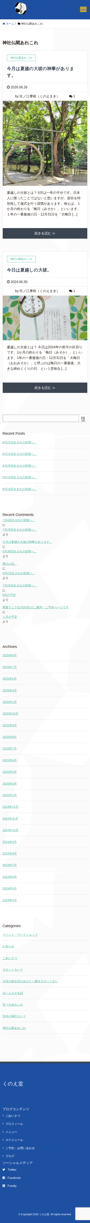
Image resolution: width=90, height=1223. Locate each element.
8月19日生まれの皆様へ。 (20, 477)
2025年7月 (10, 748)
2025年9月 (10, 725)
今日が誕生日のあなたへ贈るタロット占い (30, 981)
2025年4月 (10, 783)
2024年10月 (10, 830)
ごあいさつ (10, 958)
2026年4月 (10, 690)
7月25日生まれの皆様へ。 (20, 585)
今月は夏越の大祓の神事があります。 (27, 542)
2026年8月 (10, 655)
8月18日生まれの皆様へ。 (20, 489)
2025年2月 (10, 795)
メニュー (11, 1132)
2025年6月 (10, 760)
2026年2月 (10, 702)
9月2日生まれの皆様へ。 (19, 573)
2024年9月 (10, 842)
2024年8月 (10, 853)
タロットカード (13, 969)
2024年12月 (10, 806)
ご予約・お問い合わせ (20, 1148)
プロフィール (14, 1124)
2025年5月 (10, 772)
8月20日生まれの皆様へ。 (20, 465)
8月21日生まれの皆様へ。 (20, 454)
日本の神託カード (14, 1016)
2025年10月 (10, 713)
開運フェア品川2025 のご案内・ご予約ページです (36, 607)
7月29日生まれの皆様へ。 (20, 529)
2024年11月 (10, 818)
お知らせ (8, 946)
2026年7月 (10, 667)
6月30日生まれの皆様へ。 (20, 551)
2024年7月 (10, 865)
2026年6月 (10, 678)
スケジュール (14, 1140)
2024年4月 (10, 900)
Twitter (12, 1169)
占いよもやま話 (13, 993)
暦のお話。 (10, 563)
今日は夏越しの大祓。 (29, 269)
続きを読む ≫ (45, 233)
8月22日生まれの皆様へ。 (20, 442)
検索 (83, 420)
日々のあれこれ (13, 1004)
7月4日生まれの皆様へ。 (19, 520)
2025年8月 (10, 737)
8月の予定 (9, 595)
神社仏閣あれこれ (14, 1028)
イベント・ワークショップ (20, 934)
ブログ (9, 1156)
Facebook (14, 1177)
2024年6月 (10, 877)
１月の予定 (10, 616)
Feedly (12, 1185)
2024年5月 (10, 888)
